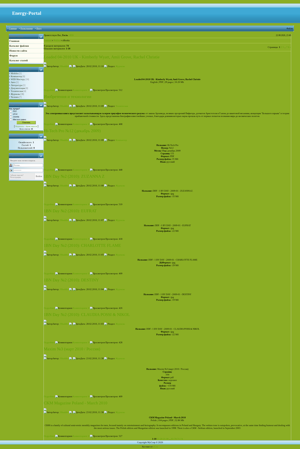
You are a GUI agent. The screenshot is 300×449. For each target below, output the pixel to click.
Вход (38, 28)
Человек (15, 97)
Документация (18, 88)
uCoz (15, 114)
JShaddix (64, 66)
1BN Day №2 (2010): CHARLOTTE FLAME (82, 245)
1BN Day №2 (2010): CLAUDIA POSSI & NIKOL (87, 314)
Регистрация (26, 28)
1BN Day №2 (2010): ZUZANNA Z (74, 176)
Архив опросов (31, 126)
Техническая (17, 91)
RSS (72, 35)
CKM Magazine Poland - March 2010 (75, 403)
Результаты (19, 126)
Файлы (57, 40)
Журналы (15, 94)
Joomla (16, 117)
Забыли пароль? (16, 175)
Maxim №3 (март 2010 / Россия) (72, 349)
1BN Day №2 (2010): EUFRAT (70, 211)
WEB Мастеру (18, 79)
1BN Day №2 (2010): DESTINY (71, 280)
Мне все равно (19, 119)
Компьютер (16, 76)
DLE (15, 111)
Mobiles (15, 73)
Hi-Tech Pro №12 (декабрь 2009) (72, 131)
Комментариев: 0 (80, 90)
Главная (13, 28)
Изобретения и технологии (67, 96)
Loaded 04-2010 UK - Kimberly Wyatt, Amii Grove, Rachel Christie (102, 57)
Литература (16, 85)
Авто (13, 82)
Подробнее (49, 90)
